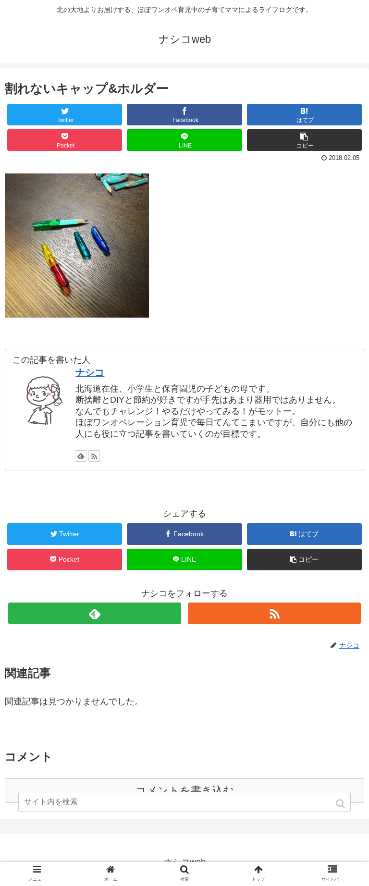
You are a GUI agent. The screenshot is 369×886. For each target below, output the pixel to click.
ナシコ (89, 372)
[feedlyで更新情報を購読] (80, 456)
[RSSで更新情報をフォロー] (94, 456)
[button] (341, 803)
